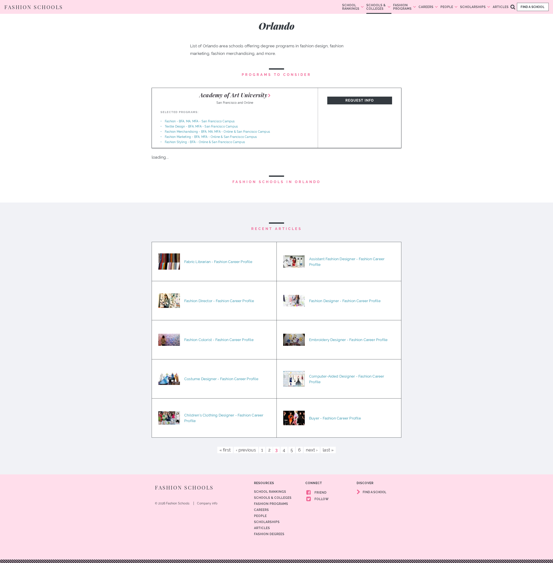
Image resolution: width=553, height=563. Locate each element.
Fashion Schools (33, 6)
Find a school (533, 7)
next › (312, 450)
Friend (320, 492)
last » (328, 450)
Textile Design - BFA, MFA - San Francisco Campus (201, 126)
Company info (207, 503)
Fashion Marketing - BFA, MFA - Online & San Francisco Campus (211, 137)
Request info (359, 100)
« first (225, 450)
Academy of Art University (233, 95)
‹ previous (246, 450)
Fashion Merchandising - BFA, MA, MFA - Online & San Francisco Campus (217, 131)
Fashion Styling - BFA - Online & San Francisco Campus (205, 142)
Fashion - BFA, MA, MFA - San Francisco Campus (200, 121)
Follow (321, 499)
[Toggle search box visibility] (512, 6)
